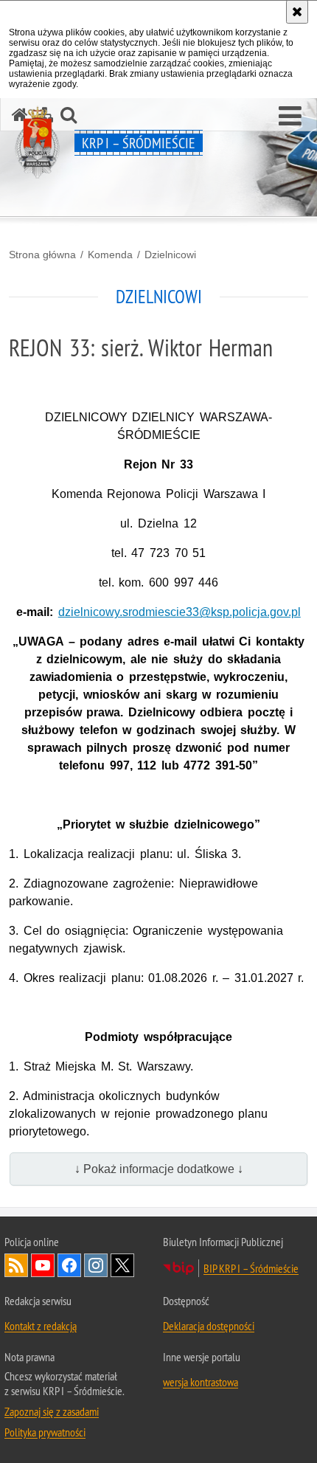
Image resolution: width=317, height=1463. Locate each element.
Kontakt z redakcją (40, 1325)
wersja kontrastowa (200, 1381)
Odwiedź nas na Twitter (122, 1265)
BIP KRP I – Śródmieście (251, 1268)
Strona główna (42, 254)
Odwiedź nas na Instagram (96, 1265)
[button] (290, 116)
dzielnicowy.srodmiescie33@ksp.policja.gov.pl (179, 612)
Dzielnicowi (170, 254)
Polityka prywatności (45, 1432)
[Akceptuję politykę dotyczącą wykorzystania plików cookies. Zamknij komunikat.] (297, 12)
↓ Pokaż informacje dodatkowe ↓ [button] (158, 1169)
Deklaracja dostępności (208, 1325)
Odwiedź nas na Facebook (69, 1265)
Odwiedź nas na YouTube (43, 1265)
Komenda (110, 254)
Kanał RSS (16, 1265)
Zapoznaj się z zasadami (51, 1411)
